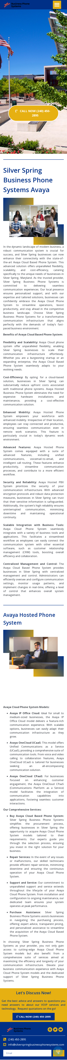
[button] (57, 5)
